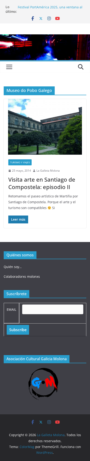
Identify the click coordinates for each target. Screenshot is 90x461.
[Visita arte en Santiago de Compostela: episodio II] (45, 127)
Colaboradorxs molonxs (22, 276)
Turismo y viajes (20, 162)
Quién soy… (13, 267)
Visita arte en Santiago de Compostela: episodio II (41, 183)
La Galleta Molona (48, 171)
